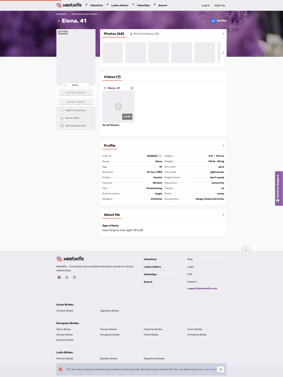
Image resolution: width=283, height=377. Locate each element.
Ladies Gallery (152, 266)
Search (148, 281)
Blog (190, 259)
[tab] (114, 34)
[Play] (118, 106)
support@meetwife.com (202, 288)
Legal (190, 266)
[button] (76, 57)
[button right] (223, 34)
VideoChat (150, 259)
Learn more (210, 369)
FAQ (189, 274)
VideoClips (150, 274)
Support (192, 281)
